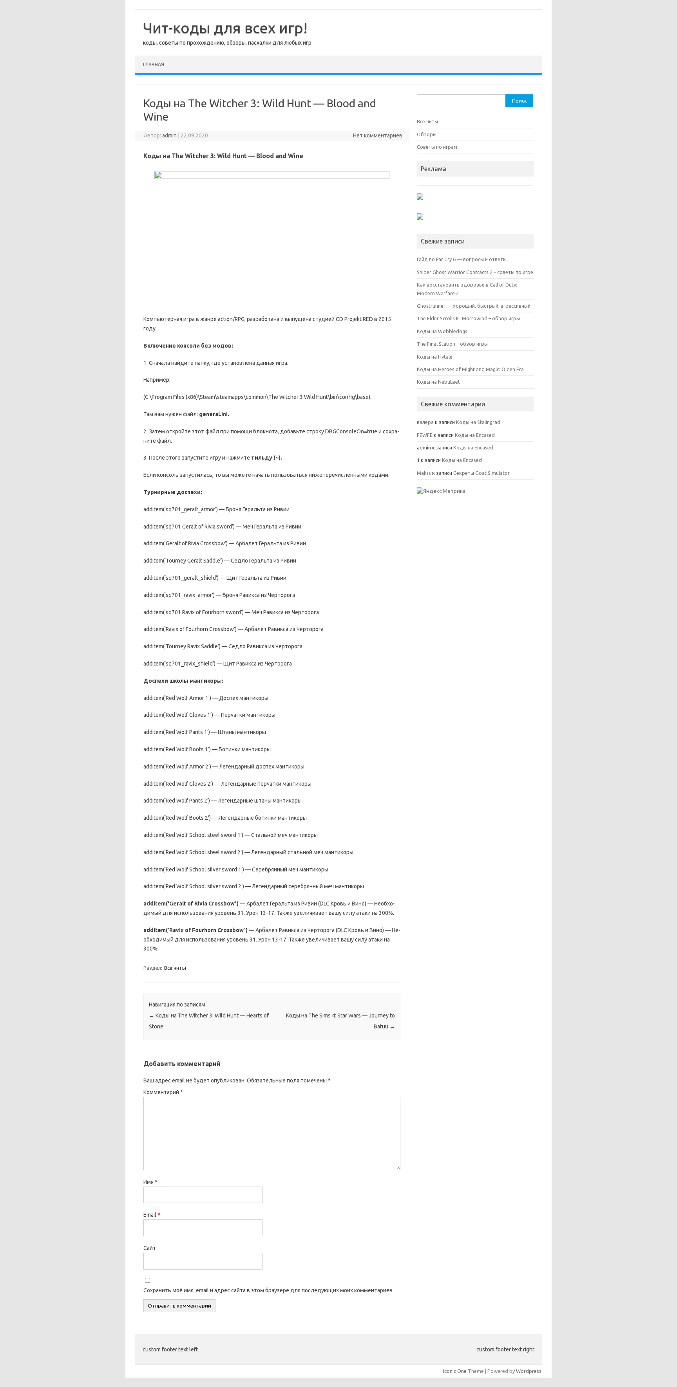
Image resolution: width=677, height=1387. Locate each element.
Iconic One (455, 1371)
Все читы (175, 967)
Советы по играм (437, 147)
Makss (424, 473)
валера (425, 422)
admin (169, 135)
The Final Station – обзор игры (452, 343)
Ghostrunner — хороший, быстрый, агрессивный (473, 305)
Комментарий (163, 1092)
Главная (153, 64)
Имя (150, 1182)
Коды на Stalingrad (478, 422)
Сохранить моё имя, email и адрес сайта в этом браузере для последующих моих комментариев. (268, 1290)
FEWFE (425, 435)
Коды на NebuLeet (438, 381)
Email (151, 1215)
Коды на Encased (475, 435)
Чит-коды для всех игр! (225, 28)
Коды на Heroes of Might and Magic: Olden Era (470, 369)
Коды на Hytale (435, 356)
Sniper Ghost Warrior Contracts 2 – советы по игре (475, 272)
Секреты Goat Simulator (481, 473)
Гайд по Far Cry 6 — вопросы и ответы (462, 259)
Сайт (149, 1248)
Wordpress (528, 1371)
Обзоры (426, 134)
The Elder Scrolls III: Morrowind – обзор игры (468, 318)
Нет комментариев (377, 135)
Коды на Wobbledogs (442, 331)
